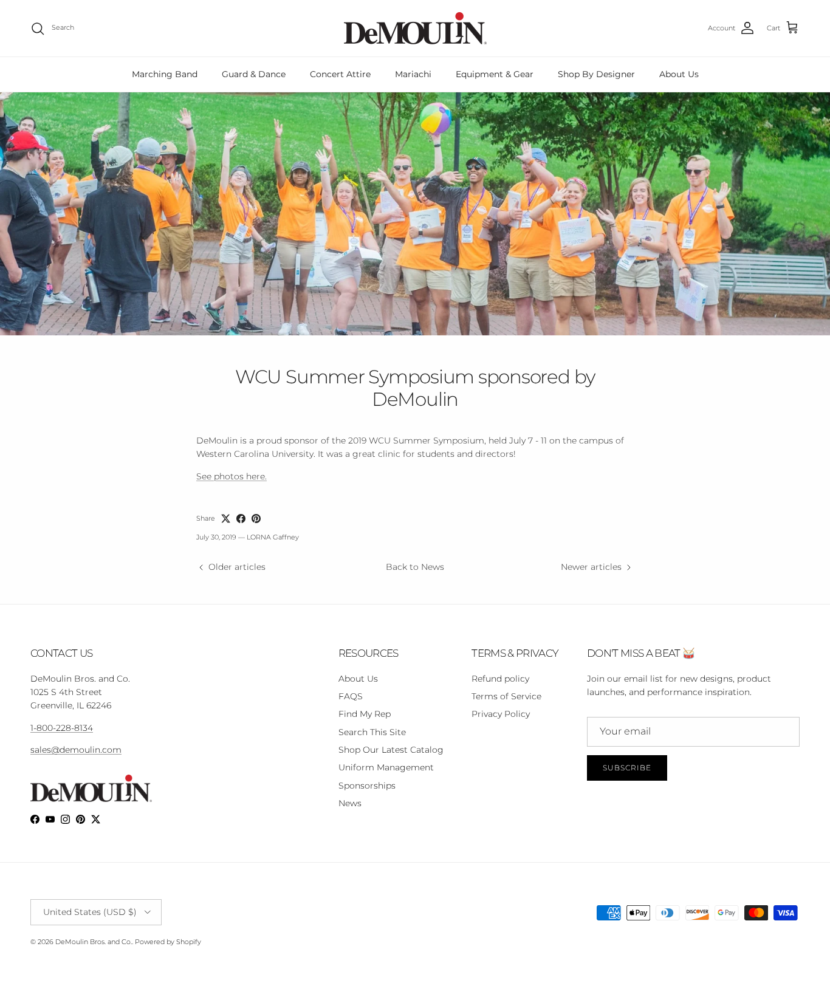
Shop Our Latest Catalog (391, 749)
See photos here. (231, 476)
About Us (679, 74)
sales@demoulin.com (76, 749)
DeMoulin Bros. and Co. (93, 941)
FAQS (350, 696)
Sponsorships (367, 785)
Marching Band (164, 74)
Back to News (415, 566)
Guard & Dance (254, 74)
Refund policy (500, 678)
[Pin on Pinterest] (256, 518)
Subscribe (627, 767)
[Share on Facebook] (240, 518)
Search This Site (372, 732)
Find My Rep (364, 713)
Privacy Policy (501, 713)
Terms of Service (506, 696)
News (350, 803)
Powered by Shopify (168, 941)
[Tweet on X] (225, 518)
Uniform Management (386, 767)
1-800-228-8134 (61, 727)
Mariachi (413, 74)
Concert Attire (340, 74)
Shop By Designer (596, 74)
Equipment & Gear (494, 74)
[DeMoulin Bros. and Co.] (415, 28)
